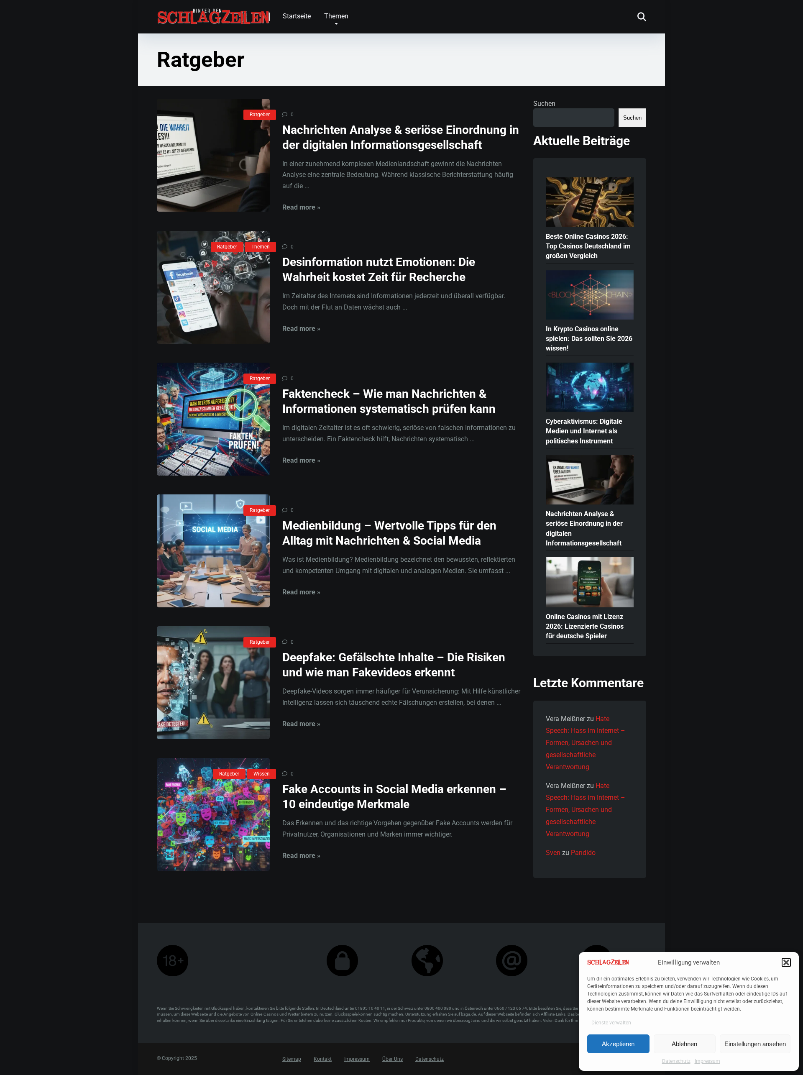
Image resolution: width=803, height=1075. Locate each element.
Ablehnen (684, 1043)
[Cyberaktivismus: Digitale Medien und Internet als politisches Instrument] (590, 388)
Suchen (544, 104)
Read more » (301, 207)
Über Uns (392, 1059)
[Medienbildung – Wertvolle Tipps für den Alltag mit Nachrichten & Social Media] (213, 550)
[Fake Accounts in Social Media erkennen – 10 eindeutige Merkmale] (213, 814)
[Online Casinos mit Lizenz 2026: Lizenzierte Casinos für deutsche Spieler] (590, 583)
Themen (336, 16)
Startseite (297, 16)
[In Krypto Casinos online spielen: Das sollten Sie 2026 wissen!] (590, 296)
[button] (786, 962)
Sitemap (291, 1059)
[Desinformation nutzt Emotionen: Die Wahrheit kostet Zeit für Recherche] (213, 287)
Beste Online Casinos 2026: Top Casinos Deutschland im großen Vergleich (588, 246)
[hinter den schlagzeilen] (213, 13)
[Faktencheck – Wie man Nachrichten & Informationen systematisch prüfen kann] (213, 419)
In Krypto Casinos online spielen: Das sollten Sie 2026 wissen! (589, 338)
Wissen (261, 774)
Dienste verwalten (611, 1023)
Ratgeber (260, 115)
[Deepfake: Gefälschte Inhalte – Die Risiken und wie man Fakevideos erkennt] (213, 682)
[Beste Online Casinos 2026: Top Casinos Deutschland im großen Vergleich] (590, 203)
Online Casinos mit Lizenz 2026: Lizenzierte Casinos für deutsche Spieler (585, 626)
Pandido (583, 853)
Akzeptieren (618, 1043)
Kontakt (323, 1059)
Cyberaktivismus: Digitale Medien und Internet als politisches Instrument (584, 431)
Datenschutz (676, 1061)
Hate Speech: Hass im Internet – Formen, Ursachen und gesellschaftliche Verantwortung (585, 743)
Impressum (707, 1061)
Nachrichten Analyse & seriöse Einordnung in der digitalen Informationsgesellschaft (584, 528)
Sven (553, 853)
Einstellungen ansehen (755, 1043)
